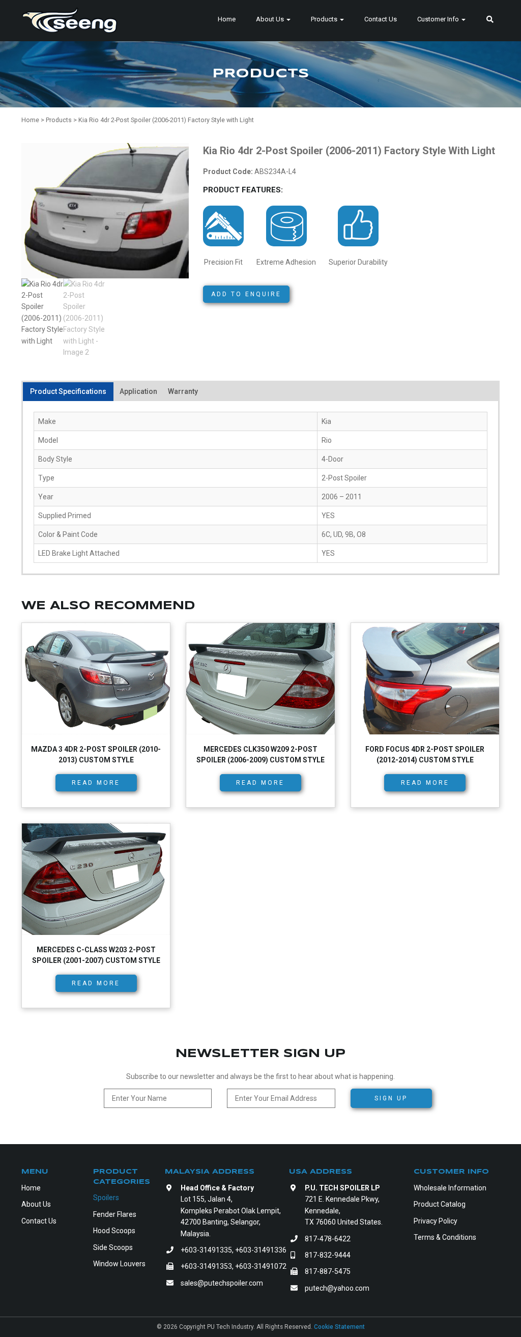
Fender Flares (114, 1214)
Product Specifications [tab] (68, 391)
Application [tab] (138, 391)
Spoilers (106, 1197)
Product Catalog (440, 1204)
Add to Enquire (246, 294)
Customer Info (438, 19)
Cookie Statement (339, 1326)
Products (325, 19)
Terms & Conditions (445, 1237)
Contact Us (380, 19)
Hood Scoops (114, 1231)
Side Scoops (113, 1247)
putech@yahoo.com (337, 1288)
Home (227, 19)
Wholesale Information (450, 1188)
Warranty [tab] (183, 391)
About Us (270, 19)
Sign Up (391, 1098)
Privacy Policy (435, 1221)
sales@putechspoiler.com (222, 1283)
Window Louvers (119, 1264)
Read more (96, 782)
